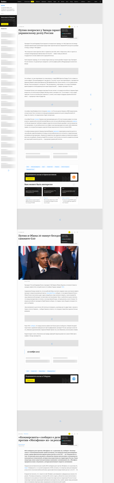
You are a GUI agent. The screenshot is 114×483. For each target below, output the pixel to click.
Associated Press (51, 293)
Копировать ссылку (73, 38)
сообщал (33, 325)
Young (71, 1)
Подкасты (50, 1)
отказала (36, 119)
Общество (46, 198)
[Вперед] (80, 156)
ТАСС (63, 287)
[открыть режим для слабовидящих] (69, 27)
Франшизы (44, 1)
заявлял (75, 121)
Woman (62, 1)
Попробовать (64, 36)
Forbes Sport (28, 198)
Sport (67, 1)
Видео (55, 1)
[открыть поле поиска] (100, 2)
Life (58, 1)
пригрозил (56, 131)
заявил (49, 111)
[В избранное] (40, 198)
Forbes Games (28, 1)
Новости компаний (65, 198)
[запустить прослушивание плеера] (72, 27)
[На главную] (3, 1)
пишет (26, 468)
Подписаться (30, 178)
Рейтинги (38, 1)
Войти (96, 1)
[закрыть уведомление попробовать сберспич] (72, 30)
